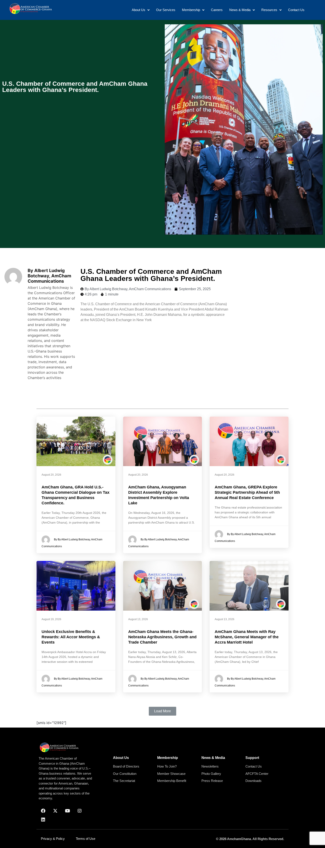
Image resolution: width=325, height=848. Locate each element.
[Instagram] (79, 810)
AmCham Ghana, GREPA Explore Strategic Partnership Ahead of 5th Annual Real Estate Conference (247, 492)
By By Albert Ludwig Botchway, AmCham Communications (72, 543)
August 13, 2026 (138, 619)
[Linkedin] (43, 819)
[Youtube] (67, 810)
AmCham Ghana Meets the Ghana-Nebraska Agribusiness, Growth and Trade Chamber (162, 636)
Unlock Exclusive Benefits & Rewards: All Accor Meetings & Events (71, 636)
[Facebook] (43, 810)
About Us (121, 758)
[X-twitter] (55, 810)
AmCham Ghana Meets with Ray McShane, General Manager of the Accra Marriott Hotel (247, 636)
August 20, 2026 (51, 474)
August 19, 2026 (51, 619)
